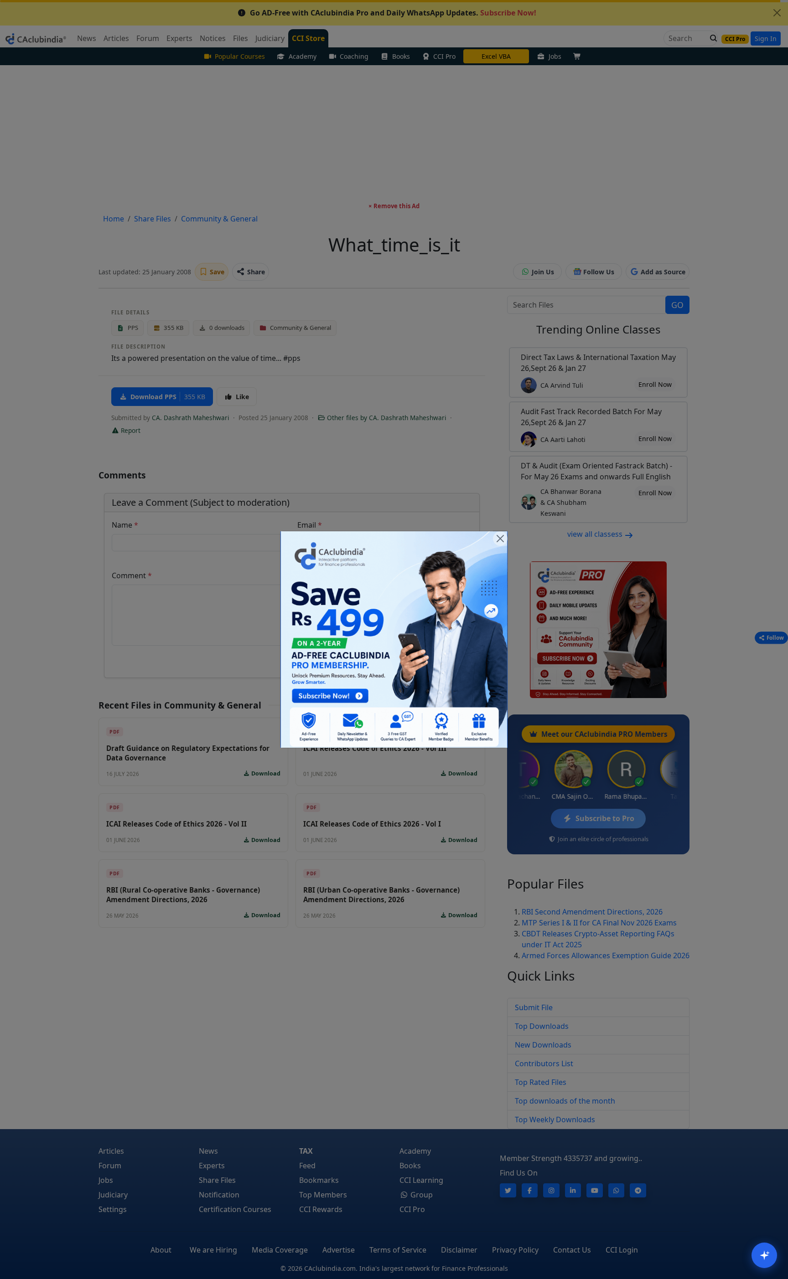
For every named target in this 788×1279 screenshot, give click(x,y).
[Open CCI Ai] (764, 1255)
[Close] (500, 538)
